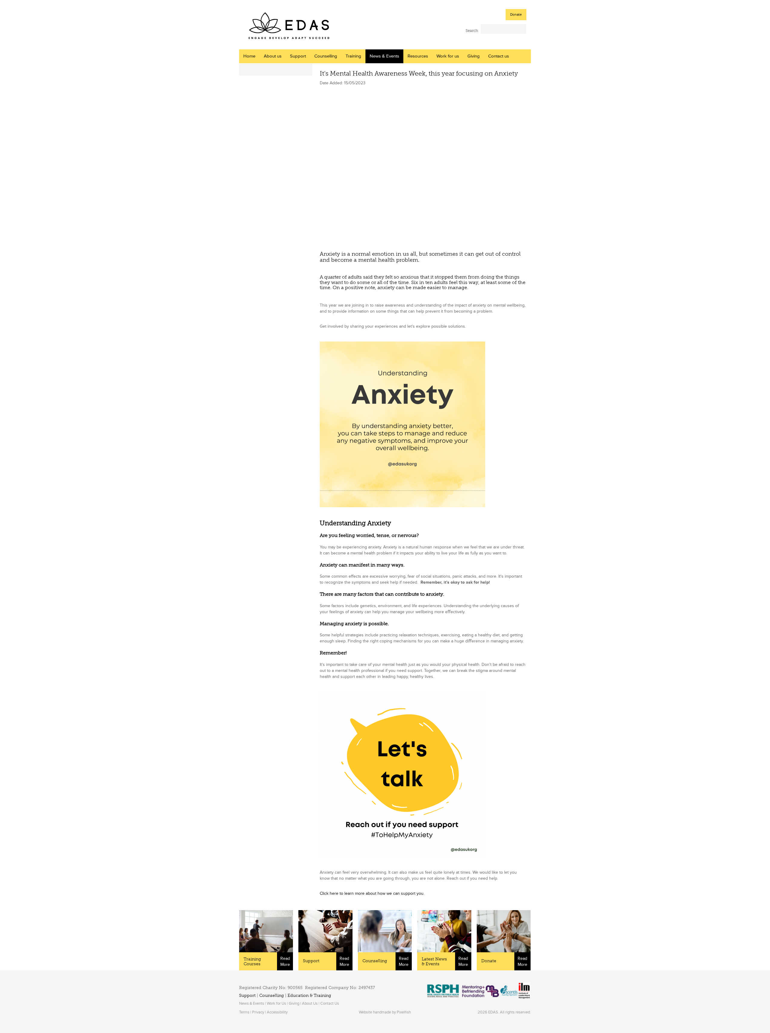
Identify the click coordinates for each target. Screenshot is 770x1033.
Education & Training (309, 995)
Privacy (258, 1012)
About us (273, 56)
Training (353, 56)
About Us (310, 1003)
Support (298, 56)
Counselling (325, 56)
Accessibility (277, 1012)
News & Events (384, 56)
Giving (473, 56)
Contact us (498, 56)
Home (249, 56)
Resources (418, 56)
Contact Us (329, 1003)
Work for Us (276, 1003)
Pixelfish (404, 1012)
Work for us (447, 56)
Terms (244, 1012)
